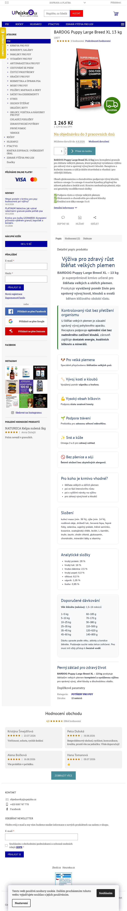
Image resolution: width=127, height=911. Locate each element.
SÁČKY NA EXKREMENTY (24, 94)
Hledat (76, 13)
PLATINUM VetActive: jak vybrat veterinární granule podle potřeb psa (24, 209)
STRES (13, 98)
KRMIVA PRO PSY (19, 45)
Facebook (15, 809)
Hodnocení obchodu (63, 713)
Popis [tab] (59, 238)
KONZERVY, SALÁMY (21, 49)
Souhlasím (105, 893)
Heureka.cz (69, 867)
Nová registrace (13, 294)
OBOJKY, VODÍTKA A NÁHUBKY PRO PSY (27, 114)
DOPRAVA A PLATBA (60, 2)
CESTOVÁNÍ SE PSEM (22, 67)
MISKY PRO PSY (19, 85)
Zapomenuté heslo (15, 297)
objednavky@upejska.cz (23, 799)
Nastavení (21, 903)
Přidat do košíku (83, 151)
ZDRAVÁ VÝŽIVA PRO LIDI (20, 157)
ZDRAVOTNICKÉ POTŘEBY (24, 123)
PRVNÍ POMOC (18, 128)
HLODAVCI (12, 141)
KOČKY (11, 137)
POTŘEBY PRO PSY (82, 694)
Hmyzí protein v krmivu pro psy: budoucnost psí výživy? (21, 200)
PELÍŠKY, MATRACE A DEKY (25, 90)
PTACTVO (12, 146)
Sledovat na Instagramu (29, 412)
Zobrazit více (63, 775)
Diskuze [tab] (87, 238)
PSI (8, 41)
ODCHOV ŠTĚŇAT (19, 103)
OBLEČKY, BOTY (19, 107)
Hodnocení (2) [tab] (72, 238)
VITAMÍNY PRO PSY (21, 58)
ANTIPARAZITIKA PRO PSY (25, 63)
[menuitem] (7, 24)
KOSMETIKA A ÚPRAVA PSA (25, 81)
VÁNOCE (14, 132)
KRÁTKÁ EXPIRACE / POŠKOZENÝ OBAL (25, 152)
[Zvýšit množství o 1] (65, 149)
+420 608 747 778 (19, 804)
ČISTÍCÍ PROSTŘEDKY (22, 72)
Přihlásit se (14, 287)
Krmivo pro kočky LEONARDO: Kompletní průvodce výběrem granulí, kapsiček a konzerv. (25, 220)
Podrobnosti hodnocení (97, 40)
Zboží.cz (56, 867)
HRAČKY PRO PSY (20, 76)
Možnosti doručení (99, 141)
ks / (26, 243)
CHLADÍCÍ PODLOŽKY (21, 119)
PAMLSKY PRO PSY (20, 54)
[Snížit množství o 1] (65, 153)
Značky (11, 162)
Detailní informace (64, 207)
